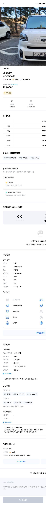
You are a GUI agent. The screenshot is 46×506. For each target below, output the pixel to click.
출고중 (24, 500)
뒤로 (3, 3)
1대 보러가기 (21, 462)
